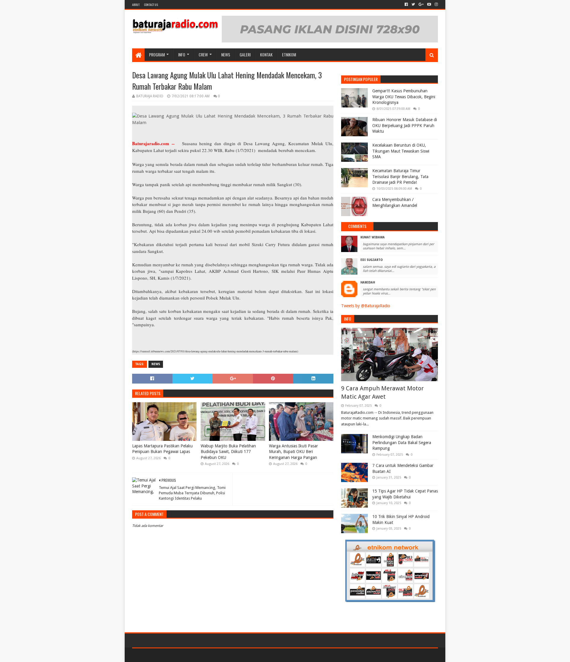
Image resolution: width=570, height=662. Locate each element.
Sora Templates (165, 655)
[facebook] (406, 4)
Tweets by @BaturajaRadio (365, 305)
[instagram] (435, 4)
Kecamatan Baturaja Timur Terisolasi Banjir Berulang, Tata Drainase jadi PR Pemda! (400, 176)
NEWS (225, 54)
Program (157, 54)
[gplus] (421, 4)
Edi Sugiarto (371, 260)
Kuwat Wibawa (372, 237)
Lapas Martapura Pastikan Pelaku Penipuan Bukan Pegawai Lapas (162, 449)
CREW (203, 54)
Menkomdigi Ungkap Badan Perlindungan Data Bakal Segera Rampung (401, 442)
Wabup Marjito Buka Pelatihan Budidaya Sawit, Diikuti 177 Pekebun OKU (228, 452)
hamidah (367, 282)
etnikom (289, 54)
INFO (181, 54)
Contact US (151, 4)
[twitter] (413, 4)
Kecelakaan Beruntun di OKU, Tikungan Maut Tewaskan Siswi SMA (400, 151)
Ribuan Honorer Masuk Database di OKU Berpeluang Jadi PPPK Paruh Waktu (404, 125)
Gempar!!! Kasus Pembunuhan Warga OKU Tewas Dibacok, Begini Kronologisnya (403, 96)
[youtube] (429, 4)
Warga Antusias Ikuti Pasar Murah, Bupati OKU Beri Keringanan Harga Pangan (293, 452)
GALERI (245, 54)
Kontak (266, 54)
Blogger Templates (199, 655)
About (136, 4)
